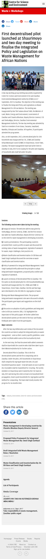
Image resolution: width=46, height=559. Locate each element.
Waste (5, 11)
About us (22, 544)
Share (8, 22)
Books (29, 539)
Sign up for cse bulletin (22, 549)
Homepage (8, 539)
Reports (37, 539)
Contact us (32, 544)
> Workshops (16, 11)
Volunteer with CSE (31, 547)
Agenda (6, 479)
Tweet (17, 22)
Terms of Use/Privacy (13, 547)
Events (18, 541)
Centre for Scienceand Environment (18, 4)
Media (25, 541)
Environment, (16, 396)
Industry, (9, 396)
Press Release (19, 539)
